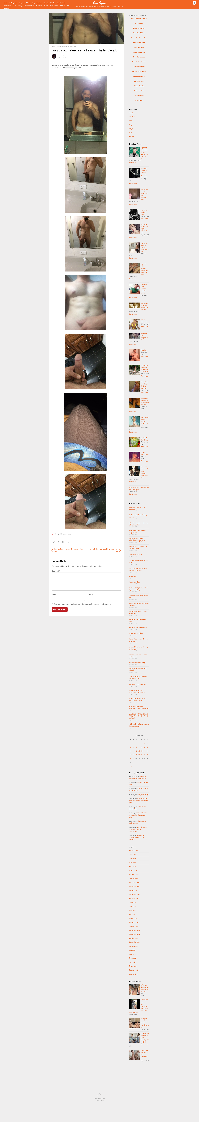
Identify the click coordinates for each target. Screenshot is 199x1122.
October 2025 (133, 890)
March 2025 (133, 918)
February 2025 (134, 922)
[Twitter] (54, 542)
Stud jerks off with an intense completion (145, 1023)
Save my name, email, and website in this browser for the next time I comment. (82, 604)
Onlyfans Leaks (37, 3)
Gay (67, 46)
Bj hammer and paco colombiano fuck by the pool (138, 800)
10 (131, 751)
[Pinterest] (63, 542)
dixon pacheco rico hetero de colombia (138, 508)
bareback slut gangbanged (144, 336)
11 (133, 751)
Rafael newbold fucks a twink (138, 789)
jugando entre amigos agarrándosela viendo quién (144, 269)
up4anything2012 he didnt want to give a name (137, 699)
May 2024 (132, 958)
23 (147, 755)
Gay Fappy (98, 1098)
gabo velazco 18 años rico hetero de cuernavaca (138, 829)
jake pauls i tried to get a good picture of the (144, 228)
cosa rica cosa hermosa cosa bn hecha (144, 288)
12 (136, 751)
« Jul (130, 766)
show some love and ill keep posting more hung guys (144, 472)
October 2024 (133, 938)
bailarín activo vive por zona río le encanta (138, 656)
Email (90, 594)
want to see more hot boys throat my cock (144, 306)
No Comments (65, 534)
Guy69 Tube (61, 3)
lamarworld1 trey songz (138, 783)
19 (136, 755)
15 (144, 751)
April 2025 (132, 914)
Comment (56, 571)
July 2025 (132, 902)
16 (147, 751)
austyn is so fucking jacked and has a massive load (145, 194)
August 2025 (133, 898)
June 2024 (132, 954)
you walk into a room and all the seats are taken (138, 815)
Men (75, 46)
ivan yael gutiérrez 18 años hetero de (138, 612)
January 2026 (133, 878)
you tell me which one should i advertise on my (145, 247)
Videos (131, 136)
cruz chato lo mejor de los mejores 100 (137, 532)
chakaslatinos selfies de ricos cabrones (144, 385)
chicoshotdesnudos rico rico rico (138, 561)
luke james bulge (143, 794)
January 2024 (133, 974)
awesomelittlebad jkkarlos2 (138, 627)
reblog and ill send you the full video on (139, 604)
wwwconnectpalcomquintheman (138, 596)
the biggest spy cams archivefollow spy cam (144, 368)
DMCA (62, 6)
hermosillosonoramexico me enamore (138, 640)
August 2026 (133, 850)
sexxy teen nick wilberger (137, 684)
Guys (71, 46)
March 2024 (133, 966)
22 (144, 755)
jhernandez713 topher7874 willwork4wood (138, 547)
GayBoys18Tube (49, 3)
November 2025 (134, 886)
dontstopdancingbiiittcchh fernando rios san (145, 401)
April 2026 (132, 866)
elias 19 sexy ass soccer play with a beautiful (138, 524)
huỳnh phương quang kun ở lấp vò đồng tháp (138, 589)
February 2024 (134, 970)
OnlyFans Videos (24, 3)
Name (54, 594)
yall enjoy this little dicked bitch (137, 620)
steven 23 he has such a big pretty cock (138, 648)
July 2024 (132, 950)
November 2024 (134, 934)
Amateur (59, 46)
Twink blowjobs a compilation (139, 808)
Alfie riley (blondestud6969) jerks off (145, 988)
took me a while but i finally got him (138, 516)
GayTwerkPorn (29, 6)
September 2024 (134, 942)
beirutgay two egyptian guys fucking (138, 777)
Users (46, 6)
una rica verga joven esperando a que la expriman (139, 707)
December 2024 (134, 930)
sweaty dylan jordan (145, 453)
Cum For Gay (17, 6)
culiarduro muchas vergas (137, 662)
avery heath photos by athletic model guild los (145, 421)
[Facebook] (59, 542)
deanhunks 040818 (135, 554)
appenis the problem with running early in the (103, 550)
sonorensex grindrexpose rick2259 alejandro (136, 837)
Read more (133, 163)
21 (142, 755)
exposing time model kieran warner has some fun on (144, 152)
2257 (68, 6)
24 (131, 758)
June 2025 (132, 906)
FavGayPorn (13, 3)
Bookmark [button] (39, 6)
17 (131, 755)
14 (142, 751)
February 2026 (134, 874)
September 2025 (134, 894)
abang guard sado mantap (137, 822)
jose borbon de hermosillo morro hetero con (68, 550)
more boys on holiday (136, 633)
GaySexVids (7, 6)
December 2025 (134, 882)
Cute (64, 46)
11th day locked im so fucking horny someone (139, 725)
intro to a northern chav (144, 212)
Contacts (6, 8)
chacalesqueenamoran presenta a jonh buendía (137, 691)
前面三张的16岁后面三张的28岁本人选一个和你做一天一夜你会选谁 (139, 716)
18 (133, 755)
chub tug (143, 350)
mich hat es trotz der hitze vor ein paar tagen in (139, 488)
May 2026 (132, 862)
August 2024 (133, 946)
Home (5, 3)
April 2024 (132, 962)
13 (139, 751)
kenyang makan (134, 582)
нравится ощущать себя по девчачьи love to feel (144, 172)
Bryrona (61, 55)
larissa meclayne (144, 321)
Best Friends (54, 6)
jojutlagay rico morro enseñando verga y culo (137, 539)
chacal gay (132, 576)
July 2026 (132, 854)
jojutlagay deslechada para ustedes (138, 669)
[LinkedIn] (68, 542)
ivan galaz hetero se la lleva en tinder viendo (85, 50)
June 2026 (132, 858)
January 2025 (133, 926)
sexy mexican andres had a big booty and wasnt (138, 569)
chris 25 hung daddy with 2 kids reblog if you (138, 677)
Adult (53, 46)
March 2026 (133, 870)
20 (139, 755)
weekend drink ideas (144, 439)
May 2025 (132, 910)
